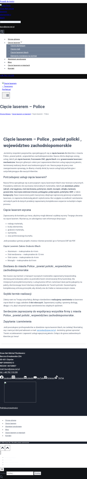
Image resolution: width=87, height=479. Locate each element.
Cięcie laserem (10, 423)
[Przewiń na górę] (2, 448)
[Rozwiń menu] (6, 95)
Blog (10, 62)
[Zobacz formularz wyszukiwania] (2, 32)
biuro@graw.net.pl (7, 27)
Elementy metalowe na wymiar (24, 56)
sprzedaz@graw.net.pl (46, 330)
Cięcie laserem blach (19, 52)
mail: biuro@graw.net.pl (10, 369)
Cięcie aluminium (18, 46)
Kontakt (11, 68)
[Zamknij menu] (0, 452)
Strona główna (14, 39)
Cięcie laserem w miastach (19, 65)
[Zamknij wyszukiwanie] (2, 469)
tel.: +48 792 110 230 (9, 372)
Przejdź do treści (7, 1)
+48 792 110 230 (7, 22)
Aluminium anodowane (17, 59)
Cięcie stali (15, 49)
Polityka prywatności (9, 408)
